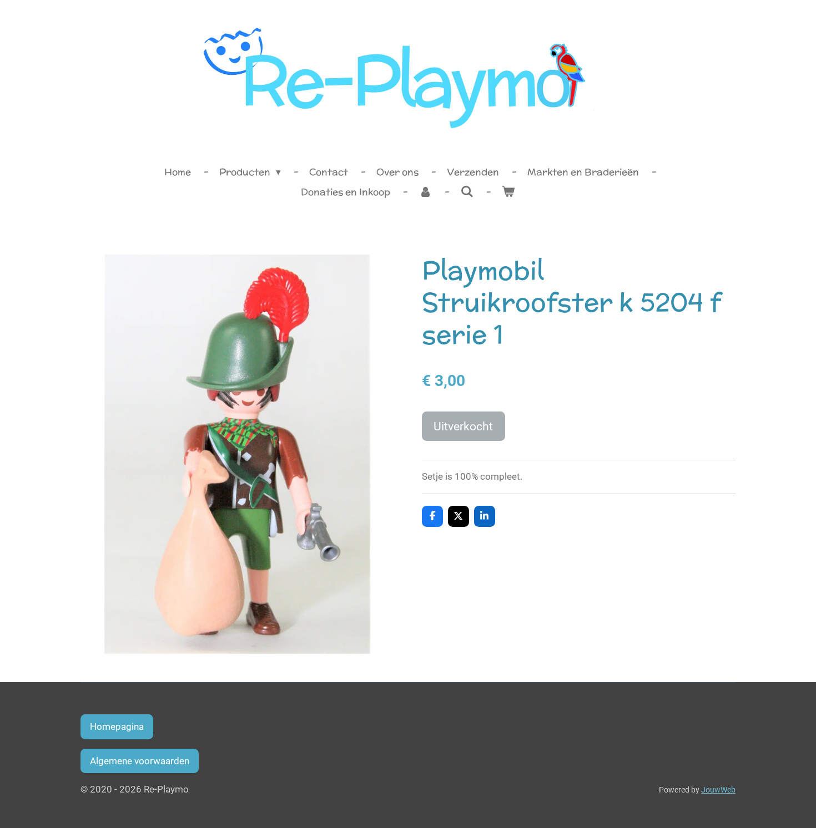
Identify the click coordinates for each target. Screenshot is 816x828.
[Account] (425, 192)
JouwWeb (718, 789)
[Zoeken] (466, 191)
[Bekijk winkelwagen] (508, 192)
